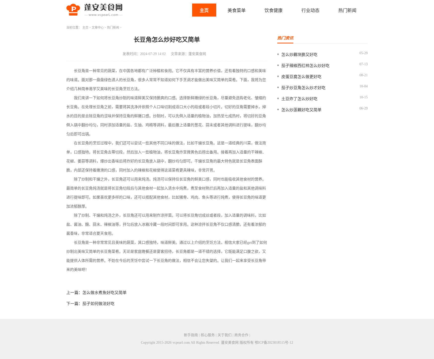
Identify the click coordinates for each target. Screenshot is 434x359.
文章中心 (98, 27)
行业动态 (310, 10)
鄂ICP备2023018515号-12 (274, 342)
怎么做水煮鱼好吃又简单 (104, 292)
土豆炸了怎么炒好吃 (299, 99)
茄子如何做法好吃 (98, 304)
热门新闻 (347, 10)
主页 (204, 10)
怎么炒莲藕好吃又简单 (301, 110)
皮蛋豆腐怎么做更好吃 (301, 77)
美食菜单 (237, 10)
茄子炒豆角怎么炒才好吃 (303, 88)
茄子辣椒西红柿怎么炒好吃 (305, 66)
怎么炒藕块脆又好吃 (299, 54)
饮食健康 (273, 10)
